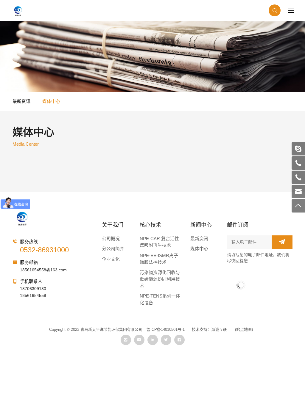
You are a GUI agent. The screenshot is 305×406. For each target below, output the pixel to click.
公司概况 (111, 238)
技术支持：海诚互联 (209, 329)
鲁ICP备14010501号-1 (166, 329)
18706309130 (33, 288)
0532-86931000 (44, 250)
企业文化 (111, 259)
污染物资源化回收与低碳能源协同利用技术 (160, 279)
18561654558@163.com (43, 269)
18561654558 (33, 295)
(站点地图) (244, 329)
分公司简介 (113, 248)
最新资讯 (21, 101)
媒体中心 (51, 101)
